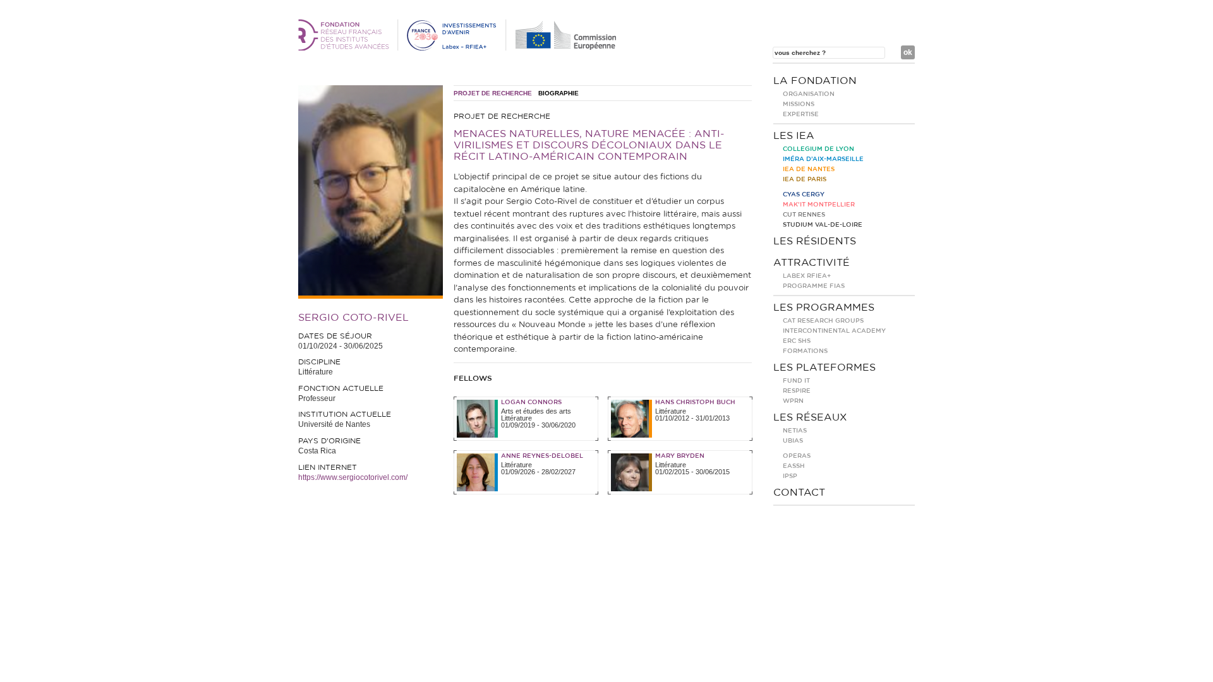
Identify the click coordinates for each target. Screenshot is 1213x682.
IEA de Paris (804, 179)
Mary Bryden (679, 456)
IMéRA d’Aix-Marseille (823, 159)
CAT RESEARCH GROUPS (823, 321)
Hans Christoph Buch (695, 402)
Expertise (801, 114)
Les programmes (823, 307)
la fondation (815, 81)
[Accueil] (459, 48)
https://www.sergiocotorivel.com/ (352, 477)
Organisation (809, 94)
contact (799, 493)
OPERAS (797, 456)
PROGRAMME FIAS (814, 286)
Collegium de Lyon (818, 149)
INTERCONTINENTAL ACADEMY (834, 331)
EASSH (794, 466)
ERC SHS (797, 341)
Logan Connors (531, 402)
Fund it (796, 381)
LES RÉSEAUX (810, 417)
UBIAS (793, 441)
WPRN (793, 401)
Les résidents (814, 241)
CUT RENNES (804, 215)
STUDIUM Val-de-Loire (822, 225)
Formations (805, 351)
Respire (797, 391)
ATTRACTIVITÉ (811, 263)
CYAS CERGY (803, 194)
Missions (798, 104)
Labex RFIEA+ (807, 276)
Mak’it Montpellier (819, 204)
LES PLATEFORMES (824, 367)
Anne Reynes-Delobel (542, 456)
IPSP (790, 476)
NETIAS (795, 431)
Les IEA (793, 136)
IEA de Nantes (809, 169)
